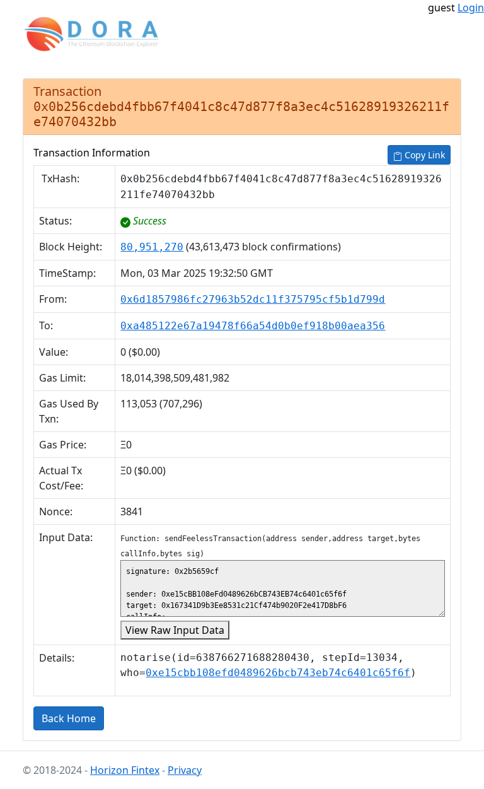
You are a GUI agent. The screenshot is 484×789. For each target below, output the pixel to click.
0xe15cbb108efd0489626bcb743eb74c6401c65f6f (278, 673)
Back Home (69, 718)
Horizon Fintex (124, 770)
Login (471, 8)
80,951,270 (151, 247)
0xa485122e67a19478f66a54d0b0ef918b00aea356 (252, 326)
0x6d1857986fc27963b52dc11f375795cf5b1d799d (252, 299)
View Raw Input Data (174, 630)
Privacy (185, 770)
